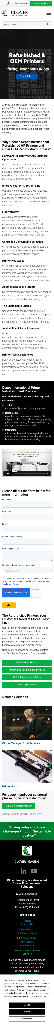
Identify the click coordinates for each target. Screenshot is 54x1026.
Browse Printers (27, 76)
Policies (27, 920)
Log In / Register (40, 3)
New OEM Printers (27, 684)
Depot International (27, 933)
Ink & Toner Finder (27, 938)
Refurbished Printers (27, 662)
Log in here (36, 813)
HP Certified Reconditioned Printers (27, 669)
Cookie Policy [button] (25, 993)
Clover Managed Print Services (21, 743)
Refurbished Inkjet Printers (27, 677)
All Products (27, 941)
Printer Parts (10, 786)
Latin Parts (27, 929)
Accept (27, 1005)
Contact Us (27, 924)
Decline (27, 1012)
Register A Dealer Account (18, 805)
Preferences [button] (41, 996)
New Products (27, 945)
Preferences (27, 1019)
